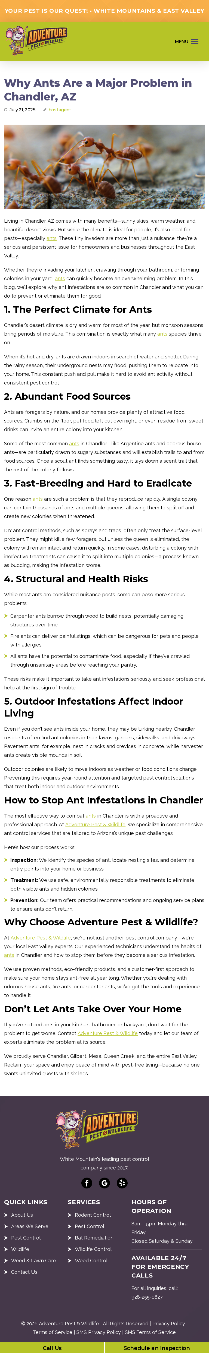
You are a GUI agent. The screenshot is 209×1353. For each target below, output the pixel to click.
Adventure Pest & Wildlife (95, 824)
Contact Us (24, 1272)
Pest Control (26, 1238)
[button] (187, 41)
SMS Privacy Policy (98, 1332)
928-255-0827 (147, 1297)
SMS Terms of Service (150, 1332)
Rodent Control (93, 1215)
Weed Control (91, 1260)
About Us (22, 1215)
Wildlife (20, 1249)
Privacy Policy (168, 1323)
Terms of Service (52, 1332)
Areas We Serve (29, 1226)
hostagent (60, 109)
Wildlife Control (93, 1249)
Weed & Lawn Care (33, 1260)
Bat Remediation (94, 1238)
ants (52, 238)
